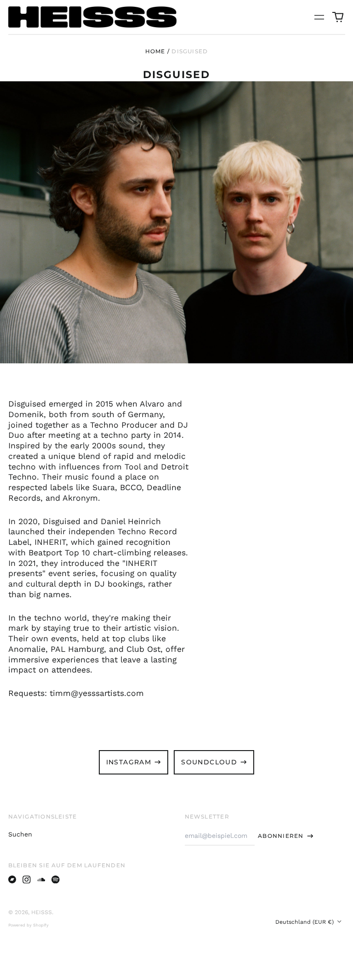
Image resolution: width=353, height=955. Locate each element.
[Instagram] (27, 880)
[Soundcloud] (41, 880)
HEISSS (41, 912)
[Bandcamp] (12, 880)
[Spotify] (55, 880)
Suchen (20, 834)
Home (155, 51)
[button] (337, 17)
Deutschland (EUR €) (305, 922)
